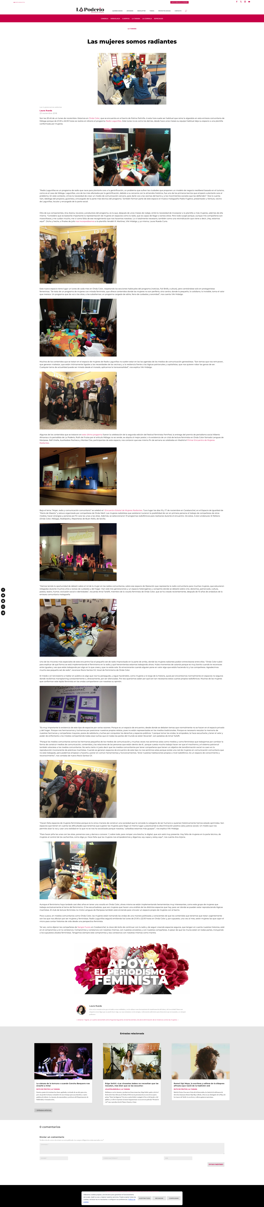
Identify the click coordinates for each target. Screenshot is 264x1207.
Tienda (152, 11)
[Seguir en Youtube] (249, 1)
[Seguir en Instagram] (245, 1)
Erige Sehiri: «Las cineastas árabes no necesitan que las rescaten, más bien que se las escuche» (132, 1084)
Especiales (158, 19)
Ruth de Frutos (43, 1089)
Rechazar (159, 1198)
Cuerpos (126, 19)
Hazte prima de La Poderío (179, 2)
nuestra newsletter (20, 2)
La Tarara (136, 19)
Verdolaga (115, 19)
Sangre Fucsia (84, 927)
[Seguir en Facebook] (236, 1)
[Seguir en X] (241, 1)
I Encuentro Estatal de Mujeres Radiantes (123, 510)
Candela (104, 19)
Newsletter (141, 11)
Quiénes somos (117, 11)
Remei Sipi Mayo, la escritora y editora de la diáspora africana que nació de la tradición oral (199, 1084)
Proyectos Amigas (164, 11)
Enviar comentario (216, 1164)
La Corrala (147, 19)
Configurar (174, 1198)
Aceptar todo (144, 1198)
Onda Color (94, 118)
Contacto (178, 11)
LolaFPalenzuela (112, 1089)
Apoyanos (130, 11)
